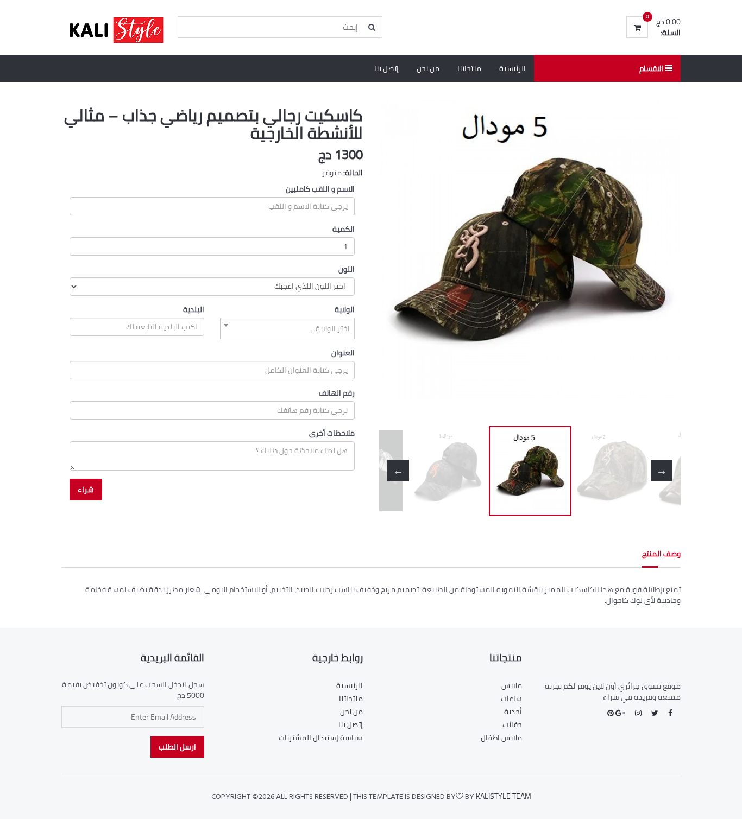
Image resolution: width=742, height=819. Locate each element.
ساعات (511, 698)
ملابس (511, 685)
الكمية (343, 229)
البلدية (193, 309)
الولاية (345, 309)
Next (661, 259)
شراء (86, 489)
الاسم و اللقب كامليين (320, 188)
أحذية (513, 711)
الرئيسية (512, 68)
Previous (398, 259)
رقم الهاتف (337, 393)
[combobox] (287, 328)
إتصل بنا (386, 68)
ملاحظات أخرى (332, 433)
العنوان (343, 352)
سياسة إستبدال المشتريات (321, 737)
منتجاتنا (469, 68)
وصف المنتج (661, 554)
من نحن (428, 68)
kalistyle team (503, 796)
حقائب (512, 724)
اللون (346, 269)
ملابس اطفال (501, 737)
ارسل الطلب (177, 747)
